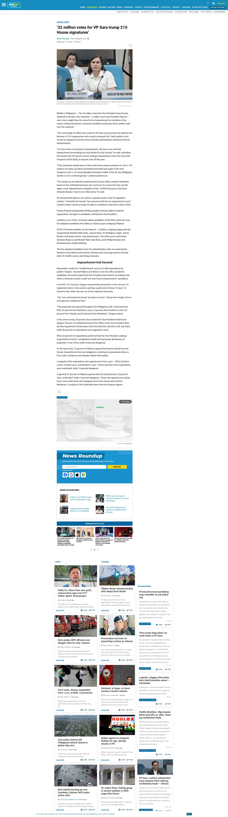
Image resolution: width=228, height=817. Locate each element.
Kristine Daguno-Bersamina (68, 799)
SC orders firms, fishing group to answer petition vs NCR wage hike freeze (116, 790)
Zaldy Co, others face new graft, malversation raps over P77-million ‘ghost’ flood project (75, 593)
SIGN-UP (117, 467)
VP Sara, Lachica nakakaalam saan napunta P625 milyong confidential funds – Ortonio (155, 781)
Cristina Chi (106, 595)
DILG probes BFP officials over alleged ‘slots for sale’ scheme (74, 641)
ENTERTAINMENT (151, 7)
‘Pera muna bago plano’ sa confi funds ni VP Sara (153, 634)
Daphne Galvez (107, 645)
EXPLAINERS (194, 12)
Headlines (63, 22)
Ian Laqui (62, 600)
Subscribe (221, 3)
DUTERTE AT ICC (147, 12)
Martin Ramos (64, 697)
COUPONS (186, 7)
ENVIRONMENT (220, 12)
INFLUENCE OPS (181, 12)
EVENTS (176, 7)
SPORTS (138, 7)
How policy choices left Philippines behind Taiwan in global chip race (73, 742)
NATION (111, 7)
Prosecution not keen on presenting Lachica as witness (117, 640)
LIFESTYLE (166, 7)
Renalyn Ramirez (108, 748)
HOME (82, 7)
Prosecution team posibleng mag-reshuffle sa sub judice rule (154, 594)
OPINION (102, 7)
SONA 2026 (135, 12)
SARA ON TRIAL (123, 12)
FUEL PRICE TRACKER (164, 12)
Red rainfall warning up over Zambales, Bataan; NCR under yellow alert (74, 792)
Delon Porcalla (63, 39)
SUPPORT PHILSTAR (218, 7)
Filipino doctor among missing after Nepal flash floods (117, 590)
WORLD (119, 7)
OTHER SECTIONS (200, 7)
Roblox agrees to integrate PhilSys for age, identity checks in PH (115, 741)
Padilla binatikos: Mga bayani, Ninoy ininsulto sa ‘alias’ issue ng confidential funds (155, 715)
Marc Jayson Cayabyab (110, 695)
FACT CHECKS (206, 12)
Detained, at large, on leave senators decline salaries (115, 690)
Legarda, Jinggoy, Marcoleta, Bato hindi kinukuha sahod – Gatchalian (154, 680)
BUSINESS (128, 7)
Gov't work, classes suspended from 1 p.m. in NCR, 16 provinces (75, 691)
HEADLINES (92, 7)
